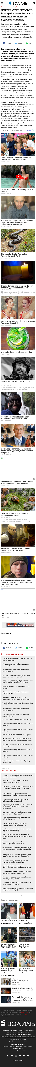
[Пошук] (34, 3)
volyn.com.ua (24, 1012)
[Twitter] (11, 1055)
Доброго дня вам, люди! (22, 7)
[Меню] (2, 3)
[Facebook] (7, 1055)
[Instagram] (16, 1055)
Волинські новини (6, 7)
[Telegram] (20, 1055)
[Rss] (28, 1055)
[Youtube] (24, 1055)
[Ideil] (18, 1060)
